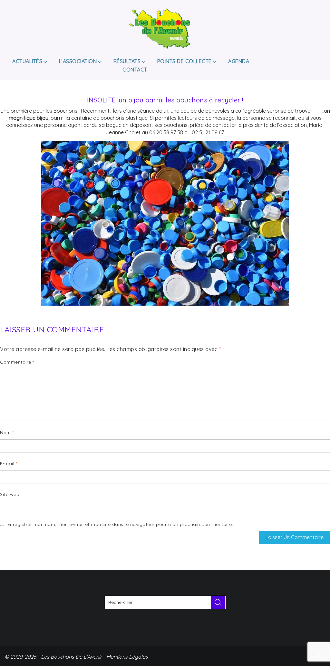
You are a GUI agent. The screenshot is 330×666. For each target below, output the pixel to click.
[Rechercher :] (165, 602)
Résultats (127, 61)
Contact (134, 69)
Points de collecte (184, 61)
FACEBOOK (320, 656)
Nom (7, 432)
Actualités (27, 61)
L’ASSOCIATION (78, 61)
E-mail (8, 463)
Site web (9, 494)
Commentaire (17, 362)
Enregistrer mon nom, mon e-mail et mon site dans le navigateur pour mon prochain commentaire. (120, 524)
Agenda (238, 61)
